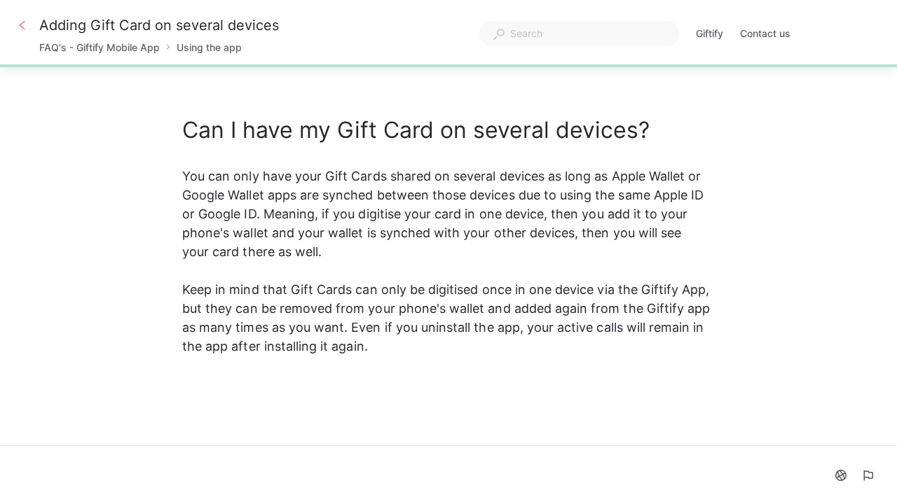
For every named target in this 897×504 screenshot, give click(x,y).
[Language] (841, 475)
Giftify (709, 34)
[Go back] (22, 25)
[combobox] (579, 33)
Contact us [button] (765, 33)
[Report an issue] (867, 475)
